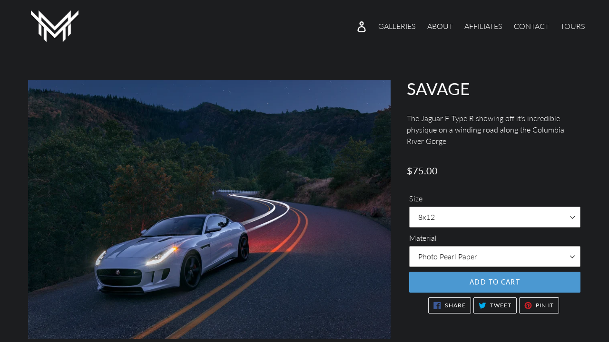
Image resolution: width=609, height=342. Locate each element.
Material (423, 237)
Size (415, 198)
